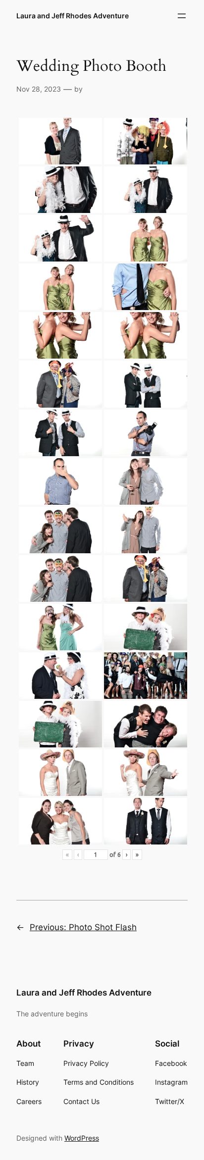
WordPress (81, 1138)
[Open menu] (182, 16)
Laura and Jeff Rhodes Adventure (72, 15)
